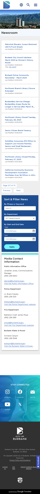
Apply (12, 247)
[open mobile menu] (35, 5)
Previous (6, 190)
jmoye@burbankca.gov (14, 323)
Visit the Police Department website (20, 304)
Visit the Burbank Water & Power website (20, 346)
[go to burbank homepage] (6, 5)
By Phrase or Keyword (14, 204)
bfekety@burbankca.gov (14, 302)
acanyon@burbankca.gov (14, 344)
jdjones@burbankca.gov (14, 281)
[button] (9, 186)
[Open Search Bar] (28, 5)
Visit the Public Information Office (18, 284)
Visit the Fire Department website (19, 325)
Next (18, 190)
